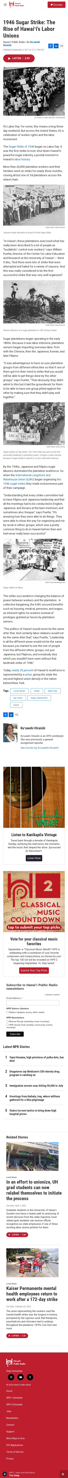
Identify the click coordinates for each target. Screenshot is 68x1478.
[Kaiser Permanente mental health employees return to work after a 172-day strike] (32, 1262)
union (28, 674)
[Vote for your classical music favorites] (34, 901)
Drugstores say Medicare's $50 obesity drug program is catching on (34, 1073)
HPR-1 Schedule (14, 1398)
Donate (57, 4)
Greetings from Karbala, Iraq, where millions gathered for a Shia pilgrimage (34, 1098)
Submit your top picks (34, 970)
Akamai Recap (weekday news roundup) (28, 1021)
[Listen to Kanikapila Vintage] (34, 797)
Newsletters (12, 1418)
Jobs (8, 1411)
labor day (52, 691)
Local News (19, 691)
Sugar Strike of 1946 (22, 146)
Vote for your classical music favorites (34, 941)
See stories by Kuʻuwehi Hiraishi (40, 747)
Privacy (10, 1459)
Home (9, 1391)
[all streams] (64, 1474)
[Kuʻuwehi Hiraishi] (10, 732)
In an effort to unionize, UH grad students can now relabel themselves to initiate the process (34, 1190)
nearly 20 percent (23, 670)
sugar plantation (39, 698)
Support (10, 1431)
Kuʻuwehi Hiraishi (33, 728)
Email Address (14, 998)
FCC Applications (14, 1445)
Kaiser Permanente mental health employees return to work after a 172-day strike (32, 1294)
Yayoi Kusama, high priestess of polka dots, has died (36, 1059)
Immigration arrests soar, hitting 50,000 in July (36, 1085)
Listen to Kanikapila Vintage (34, 834)
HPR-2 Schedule (14, 1404)
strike (37, 691)
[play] (5, 1474)
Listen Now (34, 858)
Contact (10, 1425)
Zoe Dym (10, 1205)
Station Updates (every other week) (26, 1012)
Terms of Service (14, 1452)
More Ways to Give (15, 1438)
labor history (22, 159)
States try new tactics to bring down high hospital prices (32, 1112)
